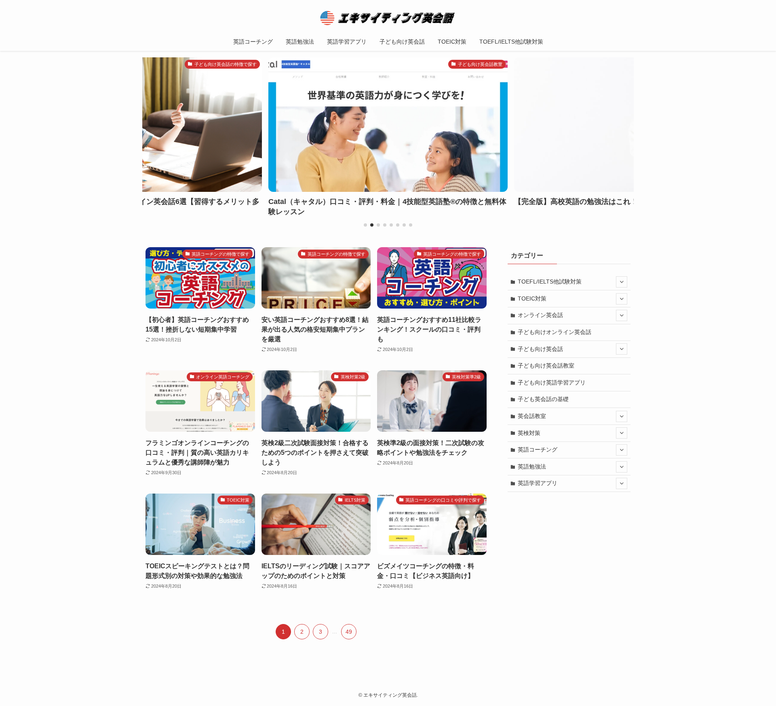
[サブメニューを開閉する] (621, 282)
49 (349, 631)
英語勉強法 (532, 466)
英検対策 (529, 433)
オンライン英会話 (540, 315)
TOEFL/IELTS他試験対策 (550, 281)
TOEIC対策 (532, 298)
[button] (365, 225)
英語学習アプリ (537, 483)
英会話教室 (532, 416)
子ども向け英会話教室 (546, 365)
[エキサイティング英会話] (388, 18)
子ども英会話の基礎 (543, 399)
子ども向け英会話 (540, 349)
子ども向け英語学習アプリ (552, 382)
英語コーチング (537, 449)
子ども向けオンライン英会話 (554, 332)
